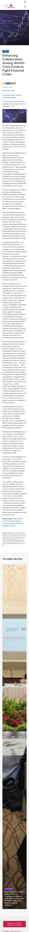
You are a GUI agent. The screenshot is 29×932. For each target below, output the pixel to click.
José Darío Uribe (9, 95)
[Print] (15, 83)
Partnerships (11, 521)
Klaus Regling (11, 97)
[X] (8, 83)
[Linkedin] (10, 83)
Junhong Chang (9, 90)
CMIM (15, 519)
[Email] (13, 83)
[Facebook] (6, 83)
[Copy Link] (4, 83)
